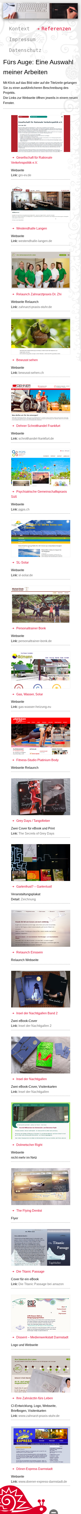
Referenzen (56, 29)
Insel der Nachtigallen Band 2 (37, 1013)
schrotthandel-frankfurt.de (36, 438)
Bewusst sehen (27, 360)
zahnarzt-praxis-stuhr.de (35, 307)
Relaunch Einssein (29, 952)
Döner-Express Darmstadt (34, 1469)
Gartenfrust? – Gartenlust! (34, 886)
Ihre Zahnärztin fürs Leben (34, 1398)
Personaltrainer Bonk (31, 628)
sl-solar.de (25, 575)
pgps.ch (23, 509)
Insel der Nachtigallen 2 (35, 1025)
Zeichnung (28, 899)
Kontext (19, 29)
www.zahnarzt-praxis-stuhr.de (39, 1415)
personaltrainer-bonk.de (35, 641)
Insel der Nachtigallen (31, 1079)
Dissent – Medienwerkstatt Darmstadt (42, 1337)
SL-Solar (22, 562)
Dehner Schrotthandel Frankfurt (38, 425)
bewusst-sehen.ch (31, 372)
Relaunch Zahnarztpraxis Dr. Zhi (39, 294)
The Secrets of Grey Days (36, 833)
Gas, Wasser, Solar (29, 694)
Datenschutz (25, 50)
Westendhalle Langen (31, 228)
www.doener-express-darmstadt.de (42, 1481)
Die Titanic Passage (30, 1271)
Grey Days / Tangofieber (33, 820)
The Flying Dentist (29, 1210)
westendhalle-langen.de (35, 241)
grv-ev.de (24, 175)
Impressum (22, 39)
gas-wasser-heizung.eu (34, 706)
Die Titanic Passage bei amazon (41, 1284)
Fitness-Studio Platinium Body (37, 760)
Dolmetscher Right (29, 1144)
